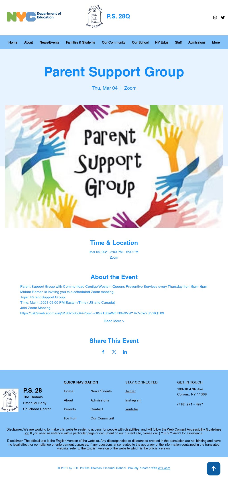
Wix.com (164, 468)
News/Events (101, 391)
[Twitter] (222, 17)
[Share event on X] (114, 352)
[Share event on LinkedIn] (125, 352)
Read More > (114, 321)
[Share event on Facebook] (103, 352)
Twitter (130, 391)
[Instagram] (215, 17)
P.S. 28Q (118, 16)
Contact (97, 409)
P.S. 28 (32, 390)
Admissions (100, 400)
